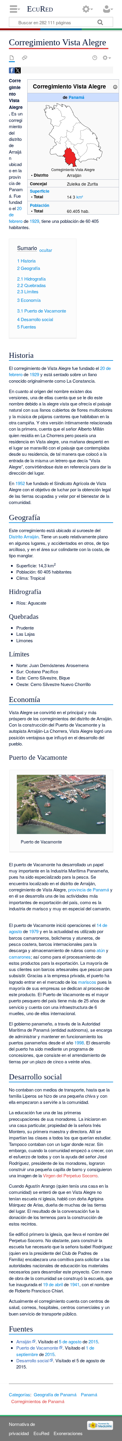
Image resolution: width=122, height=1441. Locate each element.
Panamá (76, 97)
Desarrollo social (32, 1360)
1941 (74, 1284)
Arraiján (23, 1341)
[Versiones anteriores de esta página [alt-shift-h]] (95, 58)
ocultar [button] (45, 250)
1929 (34, 221)
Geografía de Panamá (55, 1394)
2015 (93, 1341)
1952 (20, 483)
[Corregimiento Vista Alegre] (73, 134)
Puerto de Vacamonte (37, 1348)
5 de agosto (70, 1341)
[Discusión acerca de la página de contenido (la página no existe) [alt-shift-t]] (25, 58)
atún (101, 950)
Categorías (19, 1394)
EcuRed (40, 8)
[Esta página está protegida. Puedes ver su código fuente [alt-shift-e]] (84, 58)
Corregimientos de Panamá (37, 1401)
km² (79, 197)
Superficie (39, 191)
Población (39, 205)
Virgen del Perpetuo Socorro (70, 1175)
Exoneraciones (68, 1433)
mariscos (87, 982)
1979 (33, 931)
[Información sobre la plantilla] (115, 86)
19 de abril (53, 1284)
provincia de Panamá (88, 889)
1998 (79, 1042)
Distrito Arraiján (23, 536)
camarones (20, 957)
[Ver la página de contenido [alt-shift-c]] (12, 58)
